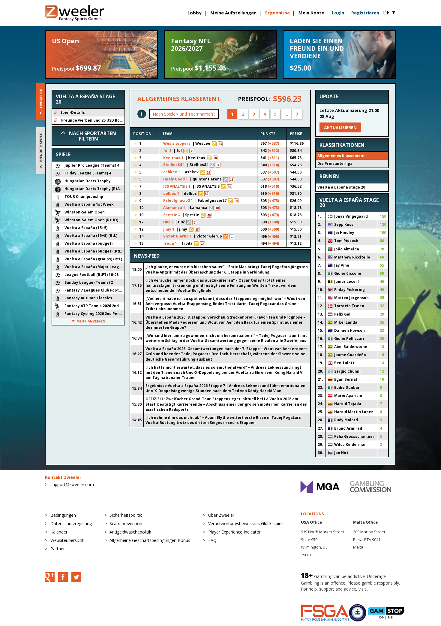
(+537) (273, 143)
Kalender (59, 532)
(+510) (273, 165)
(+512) (273, 150)
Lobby (195, 13)
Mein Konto (311, 13)
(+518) (273, 186)
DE (389, 12)
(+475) (273, 200)
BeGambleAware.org (321, 595)
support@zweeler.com (72, 484)
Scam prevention (126, 523)
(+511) (273, 157)
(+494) (273, 243)
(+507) (273, 172)
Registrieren (365, 13)
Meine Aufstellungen (233, 13)
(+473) (273, 207)
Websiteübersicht (67, 540)
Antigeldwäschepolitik (130, 532)
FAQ (212, 540)
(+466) (273, 236)
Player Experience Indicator (234, 532)
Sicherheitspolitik (126, 515)
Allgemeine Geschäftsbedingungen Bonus (150, 540)
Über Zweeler (221, 515)
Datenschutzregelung (71, 523)
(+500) (273, 222)
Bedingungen (63, 515)
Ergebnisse (277, 13)
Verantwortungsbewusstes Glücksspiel (245, 523)
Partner (57, 549)
